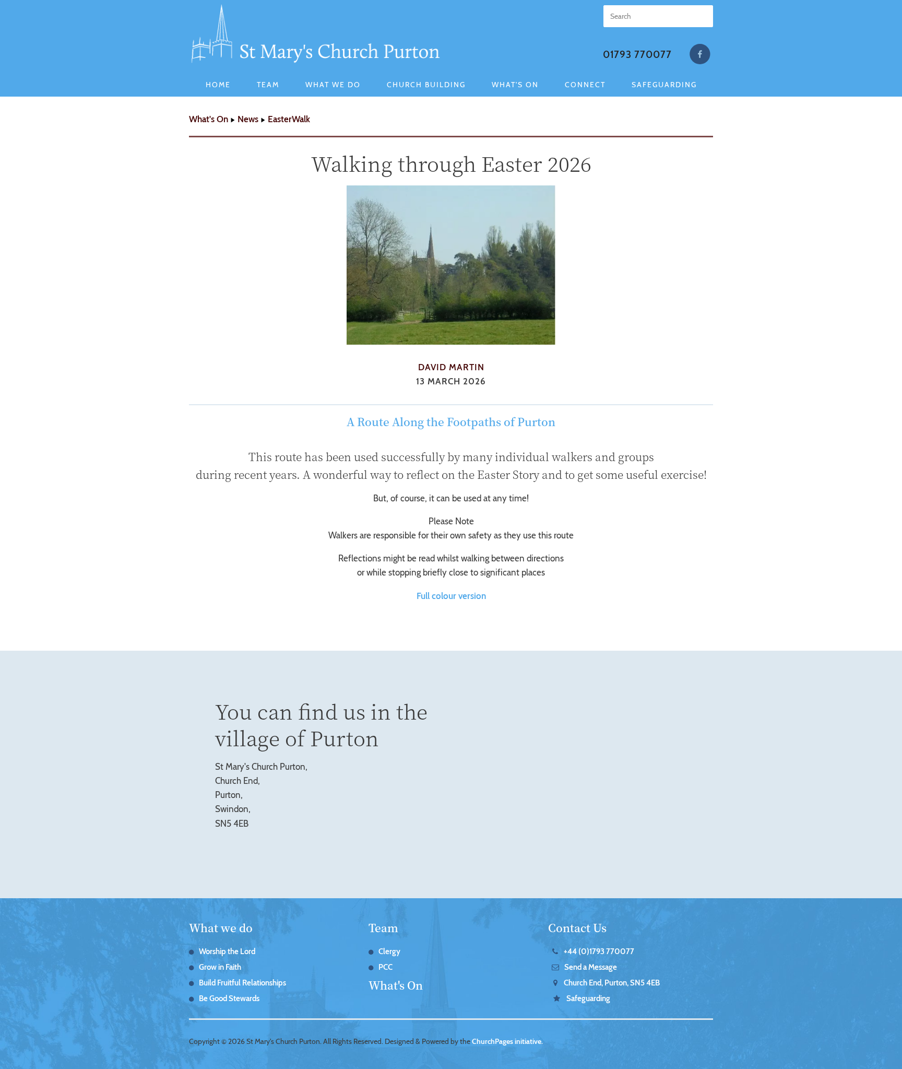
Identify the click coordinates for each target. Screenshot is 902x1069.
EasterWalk (289, 119)
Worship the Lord (227, 951)
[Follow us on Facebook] (700, 54)
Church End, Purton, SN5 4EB (612, 983)
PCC (385, 967)
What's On (515, 84)
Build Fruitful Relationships (242, 983)
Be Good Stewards (229, 998)
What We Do (333, 84)
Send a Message (590, 967)
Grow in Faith (220, 967)
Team (268, 84)
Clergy (389, 951)
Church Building (426, 84)
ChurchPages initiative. (507, 1041)
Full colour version (451, 596)
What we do (221, 927)
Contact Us (577, 927)
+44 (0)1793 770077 (599, 951)
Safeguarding (664, 84)
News (248, 119)
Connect (585, 84)
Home (218, 84)
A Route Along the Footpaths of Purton (451, 421)
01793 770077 (637, 55)
